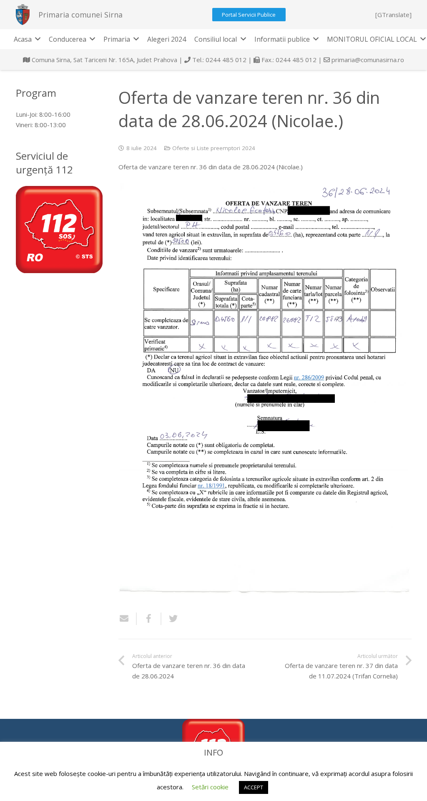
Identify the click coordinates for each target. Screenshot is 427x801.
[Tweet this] (170, 619)
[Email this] (127, 619)
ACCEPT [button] (253, 787)
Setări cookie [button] (210, 787)
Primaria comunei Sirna (80, 15)
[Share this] (149, 619)
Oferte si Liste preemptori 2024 (213, 148)
